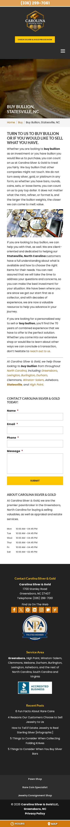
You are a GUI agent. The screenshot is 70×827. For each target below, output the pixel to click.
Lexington (13, 375)
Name (13, 411)
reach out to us (40, 351)
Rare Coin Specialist (35, 787)
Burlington (28, 375)
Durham (41, 375)
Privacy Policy (35, 813)
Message (15, 451)
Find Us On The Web (35, 604)
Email (12, 424)
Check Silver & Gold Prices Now (35, 39)
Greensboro (49, 371)
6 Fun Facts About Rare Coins (35, 711)
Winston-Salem (33, 380)
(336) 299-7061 (35, 3)
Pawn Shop (35, 779)
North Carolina (17, 371)
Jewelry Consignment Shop (35, 795)
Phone (13, 438)
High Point (36, 385)
